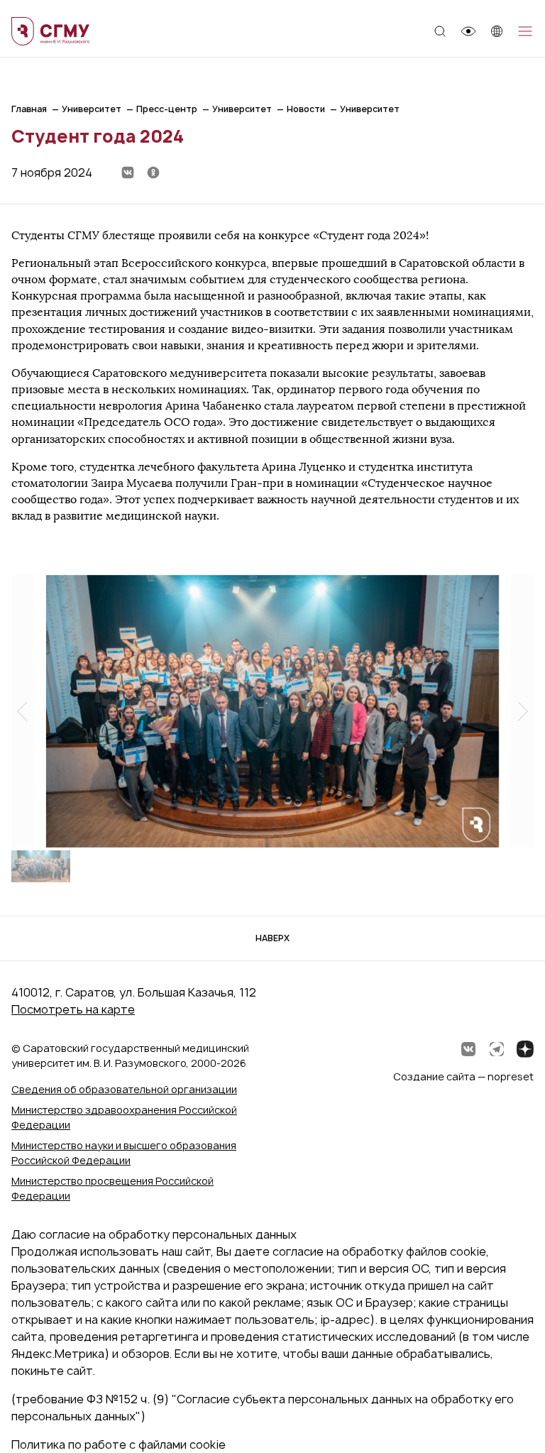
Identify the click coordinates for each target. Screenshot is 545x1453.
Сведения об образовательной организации (124, 1089)
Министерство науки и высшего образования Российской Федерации (123, 1153)
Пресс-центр (166, 109)
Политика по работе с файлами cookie (118, 1444)
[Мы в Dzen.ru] (525, 1049)
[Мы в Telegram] (497, 1049)
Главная (29, 109)
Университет (91, 109)
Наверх (272, 938)
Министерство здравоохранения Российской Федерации (124, 1117)
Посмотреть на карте (73, 1009)
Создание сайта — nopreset (463, 1076)
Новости (306, 109)
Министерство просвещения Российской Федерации (112, 1188)
